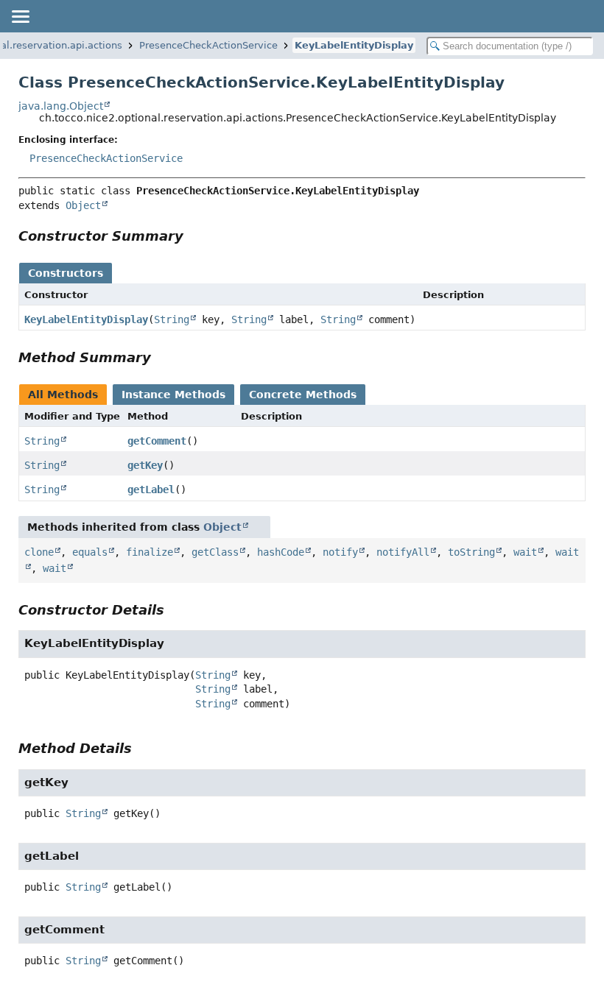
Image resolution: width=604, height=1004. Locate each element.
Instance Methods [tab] (173, 394)
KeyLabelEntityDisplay (354, 45)
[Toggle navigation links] (19, 16)
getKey (145, 465)
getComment (156, 441)
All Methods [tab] (63, 394)
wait (525, 552)
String (171, 319)
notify (340, 552)
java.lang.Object (60, 106)
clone (39, 552)
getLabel (151, 489)
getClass (215, 552)
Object (83, 205)
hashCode (280, 552)
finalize (149, 552)
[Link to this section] (194, 236)
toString (471, 552)
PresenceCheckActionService (208, 45)
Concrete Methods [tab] (303, 394)
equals (90, 552)
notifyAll (402, 552)
